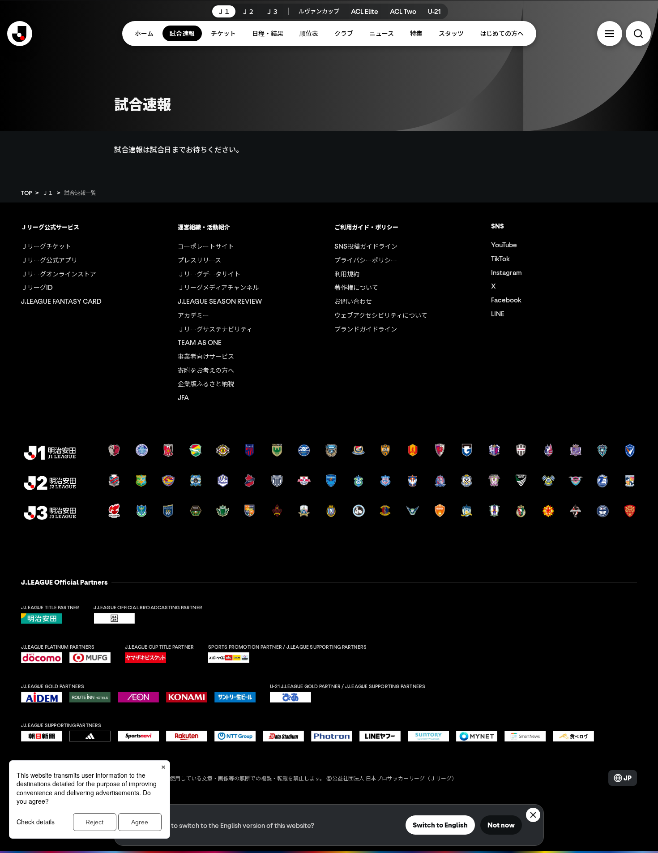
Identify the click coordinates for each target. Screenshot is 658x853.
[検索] (638, 33)
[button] (609, 33)
